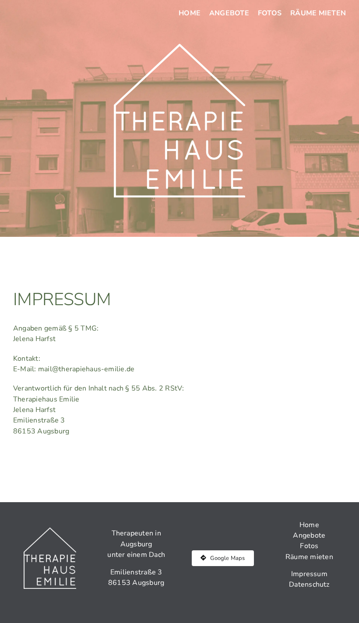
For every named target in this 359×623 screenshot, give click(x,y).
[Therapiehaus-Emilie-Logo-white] (179, 47)
